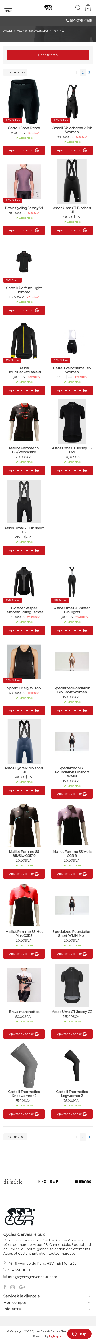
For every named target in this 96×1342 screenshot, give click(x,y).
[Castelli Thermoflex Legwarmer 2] (72, 1065)
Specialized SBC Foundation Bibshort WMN (72, 772)
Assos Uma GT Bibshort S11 (72, 210)
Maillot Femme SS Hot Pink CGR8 (24, 934)
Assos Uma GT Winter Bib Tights (72, 610)
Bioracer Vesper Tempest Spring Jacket (24, 610)
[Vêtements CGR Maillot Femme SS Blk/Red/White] (24, 421)
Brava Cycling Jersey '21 (24, 208)
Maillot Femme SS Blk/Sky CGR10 (24, 854)
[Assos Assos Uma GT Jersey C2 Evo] (72, 421)
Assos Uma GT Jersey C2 (72, 1012)
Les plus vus (14, 72)
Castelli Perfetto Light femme (24, 290)
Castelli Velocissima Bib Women (72, 370)
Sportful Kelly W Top (24, 688)
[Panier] (88, 10)
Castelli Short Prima (24, 128)
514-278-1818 (81, 20)
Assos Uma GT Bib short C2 (24, 530)
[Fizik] (13, 1181)
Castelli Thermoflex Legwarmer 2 (72, 1094)
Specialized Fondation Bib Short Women (72, 690)
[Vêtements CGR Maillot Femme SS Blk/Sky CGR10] (24, 825)
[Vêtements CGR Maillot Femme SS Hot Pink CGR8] (24, 905)
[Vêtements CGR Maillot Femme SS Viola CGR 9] (72, 825)
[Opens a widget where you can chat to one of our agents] (79, 1334)
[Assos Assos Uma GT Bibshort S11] (72, 181)
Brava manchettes (24, 1012)
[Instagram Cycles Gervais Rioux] (14, 1288)
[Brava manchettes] (24, 985)
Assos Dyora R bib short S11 (24, 770)
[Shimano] (83, 1181)
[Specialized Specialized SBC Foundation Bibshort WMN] (72, 741)
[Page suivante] (89, 72)
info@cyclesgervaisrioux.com (32, 1277)
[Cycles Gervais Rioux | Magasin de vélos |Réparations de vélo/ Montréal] (48, 7)
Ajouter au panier (22, 150)
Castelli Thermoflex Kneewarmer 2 (24, 1094)
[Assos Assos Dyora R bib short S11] (24, 741)
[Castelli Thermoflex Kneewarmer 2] (24, 1065)
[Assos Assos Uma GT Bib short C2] (24, 501)
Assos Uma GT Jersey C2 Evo (72, 450)
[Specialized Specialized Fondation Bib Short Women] (72, 661)
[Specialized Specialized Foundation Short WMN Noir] (72, 905)
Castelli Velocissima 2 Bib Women (72, 130)
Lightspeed (56, 1336)
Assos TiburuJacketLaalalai (24, 370)
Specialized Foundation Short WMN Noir (72, 934)
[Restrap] (48, 1181)
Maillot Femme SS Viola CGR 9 (72, 854)
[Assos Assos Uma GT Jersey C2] (72, 985)
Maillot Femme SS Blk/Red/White (24, 450)
